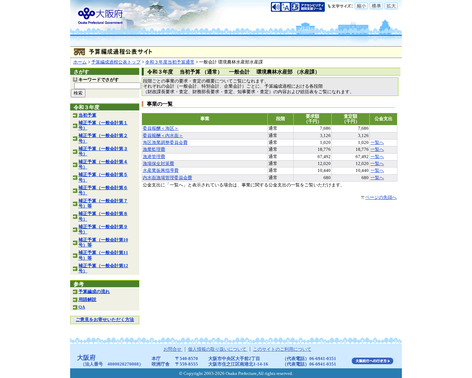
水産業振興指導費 (161, 170)
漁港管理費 (154, 156)
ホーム (80, 62)
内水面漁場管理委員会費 (167, 177)
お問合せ (172, 349)
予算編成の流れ (94, 291)
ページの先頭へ (381, 197)
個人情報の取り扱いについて (217, 349)
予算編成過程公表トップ (116, 62)
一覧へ (377, 142)
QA (81, 307)
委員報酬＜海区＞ (161, 128)
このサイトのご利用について (282, 349)
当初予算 (87, 115)
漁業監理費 (154, 149)
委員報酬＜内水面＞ (163, 135)
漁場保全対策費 (158, 163)
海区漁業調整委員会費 (165, 142)
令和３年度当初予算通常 (170, 62)
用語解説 (87, 299)
